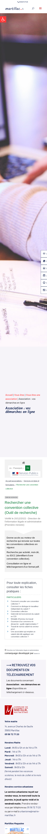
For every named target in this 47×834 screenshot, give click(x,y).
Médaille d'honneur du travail (22, 619)
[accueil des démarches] (23, 462)
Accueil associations (14, 481)
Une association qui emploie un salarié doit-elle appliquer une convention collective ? (23, 634)
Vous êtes (19, 394)
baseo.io (37, 653)
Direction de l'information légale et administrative (23, 650)
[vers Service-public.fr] (25, 474)
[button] (3, 19)
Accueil (9, 394)
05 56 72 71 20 (34, 807)
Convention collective (19, 611)
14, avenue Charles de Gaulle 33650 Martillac (19, 730)
